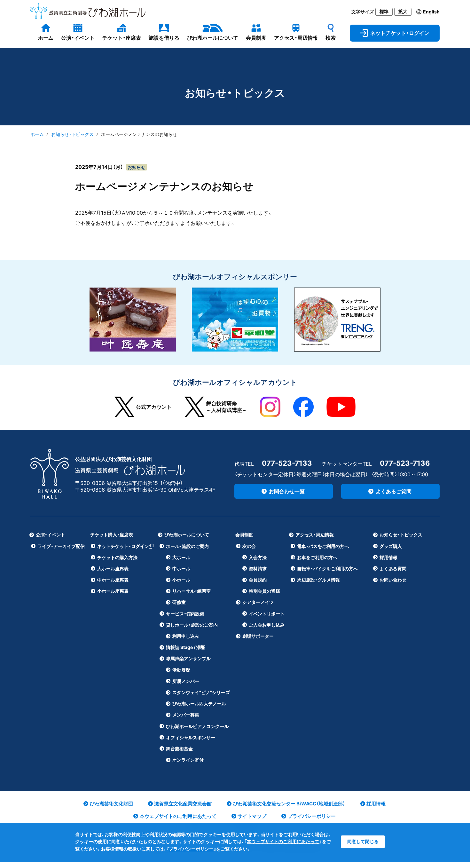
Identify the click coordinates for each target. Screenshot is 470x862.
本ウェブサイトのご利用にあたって (283, 841)
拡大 (402, 11)
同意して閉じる (363, 841)
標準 (384, 11)
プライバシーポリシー (191, 848)
